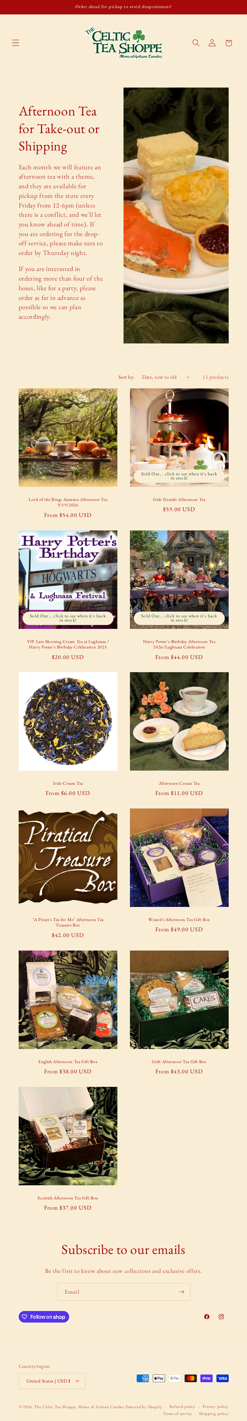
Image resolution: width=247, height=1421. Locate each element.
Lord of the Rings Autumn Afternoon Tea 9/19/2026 (68, 502)
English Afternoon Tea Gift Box (67, 1061)
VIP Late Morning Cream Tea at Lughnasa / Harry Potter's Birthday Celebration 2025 (68, 644)
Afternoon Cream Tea (179, 783)
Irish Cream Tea (68, 783)
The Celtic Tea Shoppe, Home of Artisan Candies (79, 1406)
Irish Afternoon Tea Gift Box (179, 1061)
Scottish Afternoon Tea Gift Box (68, 1197)
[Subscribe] (181, 1291)
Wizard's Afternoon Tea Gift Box (179, 919)
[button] (15, 43)
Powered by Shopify (144, 1406)
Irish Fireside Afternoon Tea (179, 499)
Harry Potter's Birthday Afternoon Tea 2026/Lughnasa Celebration (179, 644)
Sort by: (126, 377)
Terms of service (177, 1413)
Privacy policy (215, 1406)
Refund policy (182, 1406)
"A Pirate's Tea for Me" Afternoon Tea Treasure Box (67, 922)
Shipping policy (213, 1413)
